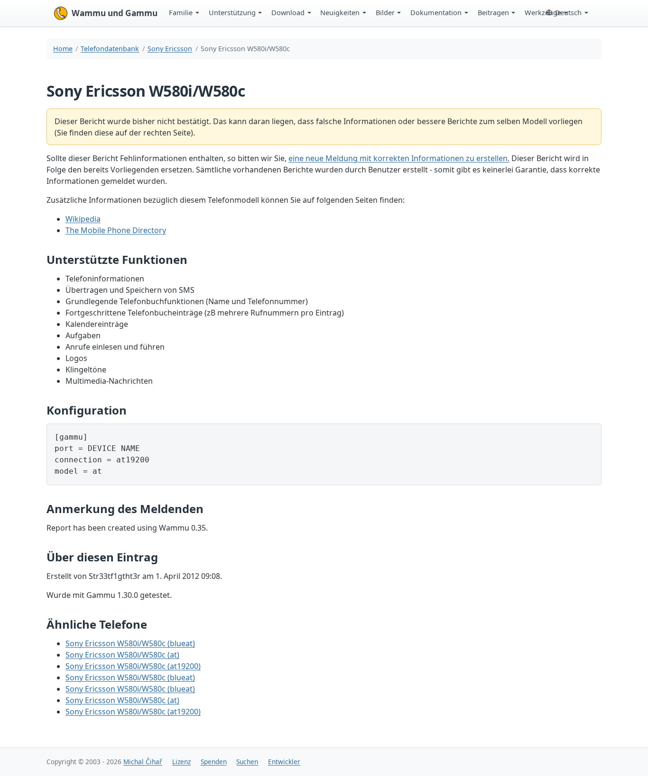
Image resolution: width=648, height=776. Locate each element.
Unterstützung (232, 12)
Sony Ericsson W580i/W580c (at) (122, 655)
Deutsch (568, 12)
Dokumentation (436, 12)
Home (63, 48)
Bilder (385, 12)
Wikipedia (83, 219)
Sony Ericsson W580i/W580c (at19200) (133, 666)
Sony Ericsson (170, 48)
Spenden (214, 761)
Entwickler (284, 761)
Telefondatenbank (110, 48)
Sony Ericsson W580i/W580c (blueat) (130, 643)
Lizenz (181, 761)
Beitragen (493, 12)
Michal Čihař (142, 761)
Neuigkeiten (340, 12)
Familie (181, 12)
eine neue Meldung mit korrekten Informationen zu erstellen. (398, 158)
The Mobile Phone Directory (115, 230)
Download (288, 12)
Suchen (247, 761)
